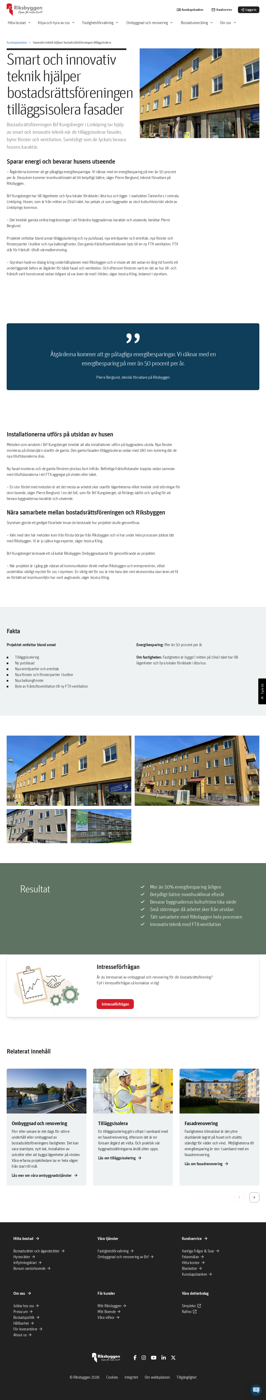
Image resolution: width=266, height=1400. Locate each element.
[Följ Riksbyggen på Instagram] (144, 1357)
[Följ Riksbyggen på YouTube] (153, 1357)
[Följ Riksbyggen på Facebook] (135, 1357)
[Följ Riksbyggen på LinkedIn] (163, 1357)
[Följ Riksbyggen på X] (173, 1357)
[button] (69, 771)
